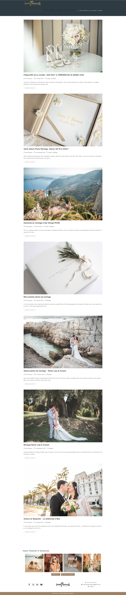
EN (121, 0)
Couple (48, 78)
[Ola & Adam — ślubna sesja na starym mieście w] (92, 563)
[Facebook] (29, 584)
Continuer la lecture (31, 87)
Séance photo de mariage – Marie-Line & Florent (45, 371)
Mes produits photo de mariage (37, 297)
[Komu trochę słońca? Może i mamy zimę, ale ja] (34, 563)
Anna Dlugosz (28, 78)
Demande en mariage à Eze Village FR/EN (42, 223)
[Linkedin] (37, 584)
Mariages (53, 78)
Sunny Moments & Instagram (36, 550)
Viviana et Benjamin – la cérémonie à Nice (42, 519)
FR (125, 0)
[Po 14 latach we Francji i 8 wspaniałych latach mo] (72, 563)
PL (123, 0)
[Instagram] (33, 584)
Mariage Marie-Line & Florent (36, 445)
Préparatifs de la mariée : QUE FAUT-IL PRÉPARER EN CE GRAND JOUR (54, 75)
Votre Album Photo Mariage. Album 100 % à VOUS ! (46, 149)
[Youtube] (41, 584)
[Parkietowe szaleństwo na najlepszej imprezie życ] (53, 563)
